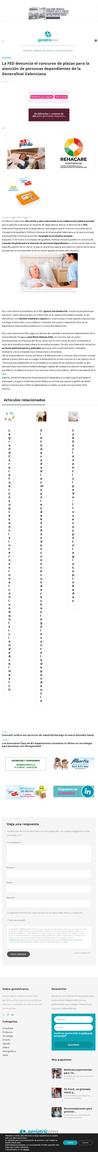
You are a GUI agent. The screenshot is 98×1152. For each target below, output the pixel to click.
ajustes (26, 1149)
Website (11, 898)
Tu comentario (14, 842)
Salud (5, 1055)
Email (9, 882)
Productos (8, 1032)
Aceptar (70, 1142)
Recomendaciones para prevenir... (78, 1110)
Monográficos (9, 1051)
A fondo (6, 1039)
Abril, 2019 (5, 81)
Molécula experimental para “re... (78, 1071)
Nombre (11, 868)
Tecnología (8, 1035)
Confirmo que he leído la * (73, 1034)
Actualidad (6, 58)
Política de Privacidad (69, 940)
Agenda (6, 1043)
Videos (6, 1047)
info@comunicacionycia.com (19, 940)
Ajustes (85, 1142)
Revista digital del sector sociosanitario (48, 50)
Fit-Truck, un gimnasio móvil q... (77, 1091)
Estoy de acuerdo (17, 920)
